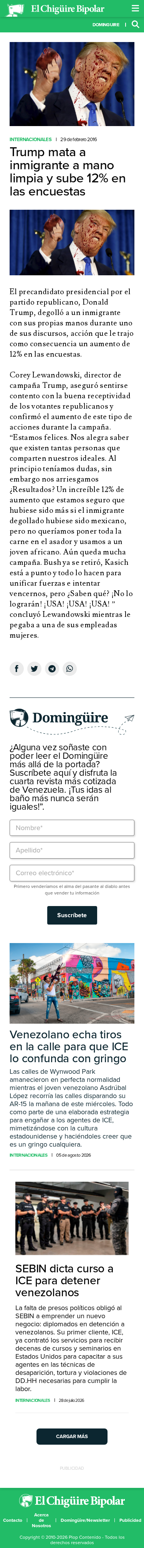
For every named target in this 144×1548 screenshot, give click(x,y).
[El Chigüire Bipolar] (54, 10)
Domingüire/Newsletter (85, 1520)
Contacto (12, 1520)
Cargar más (72, 1436)
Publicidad (130, 1520)
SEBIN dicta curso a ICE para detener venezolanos (64, 1281)
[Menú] (135, 8)
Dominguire (106, 24)
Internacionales (30, 139)
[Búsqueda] (135, 24)
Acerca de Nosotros (41, 1520)
